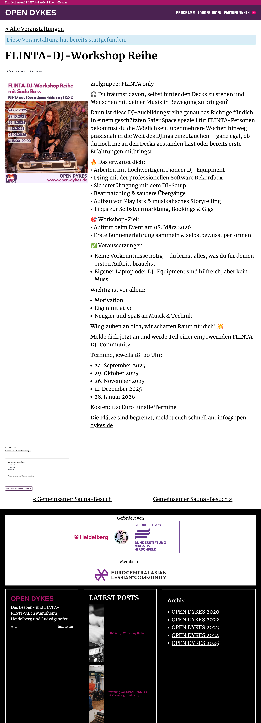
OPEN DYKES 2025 (195, 643)
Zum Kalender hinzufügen (19, 488)
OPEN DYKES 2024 (195, 635)
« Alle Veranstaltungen (34, 29)
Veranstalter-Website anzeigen (18, 451)
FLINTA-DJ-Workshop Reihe (125, 633)
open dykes (30, 12)
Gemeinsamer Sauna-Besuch (72, 499)
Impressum (65, 626)
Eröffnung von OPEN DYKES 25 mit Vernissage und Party (127, 694)
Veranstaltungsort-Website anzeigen (21, 476)
